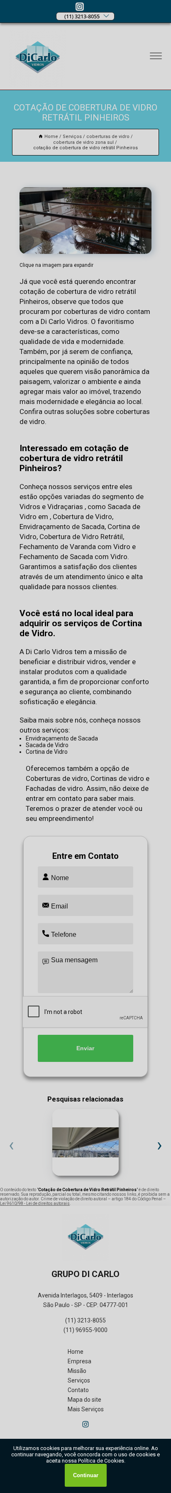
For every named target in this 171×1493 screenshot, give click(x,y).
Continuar (85, 1475)
